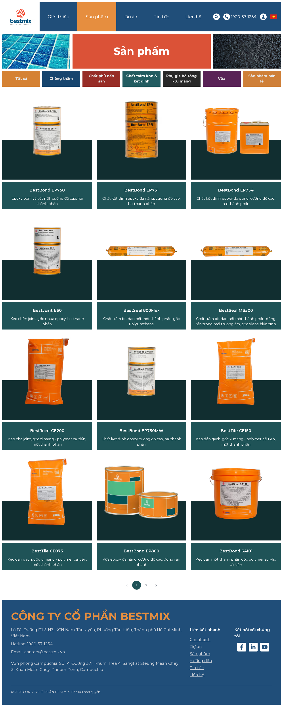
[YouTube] (264, 647)
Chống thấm (61, 79)
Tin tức (161, 16)
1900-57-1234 (40, 644)
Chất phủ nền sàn (101, 78)
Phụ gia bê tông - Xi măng (181, 78)
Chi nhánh (200, 639)
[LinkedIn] (253, 647)
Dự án (130, 16)
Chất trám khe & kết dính (141, 78)
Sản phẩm (97, 16)
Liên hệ (193, 16)
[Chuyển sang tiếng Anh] (273, 16)
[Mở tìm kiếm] (216, 16)
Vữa (221, 79)
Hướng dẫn (201, 660)
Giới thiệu (58, 16)
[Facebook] (241, 647)
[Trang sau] (156, 585)
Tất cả (21, 79)
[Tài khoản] (263, 16)
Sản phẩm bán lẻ (261, 78)
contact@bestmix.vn (44, 652)
